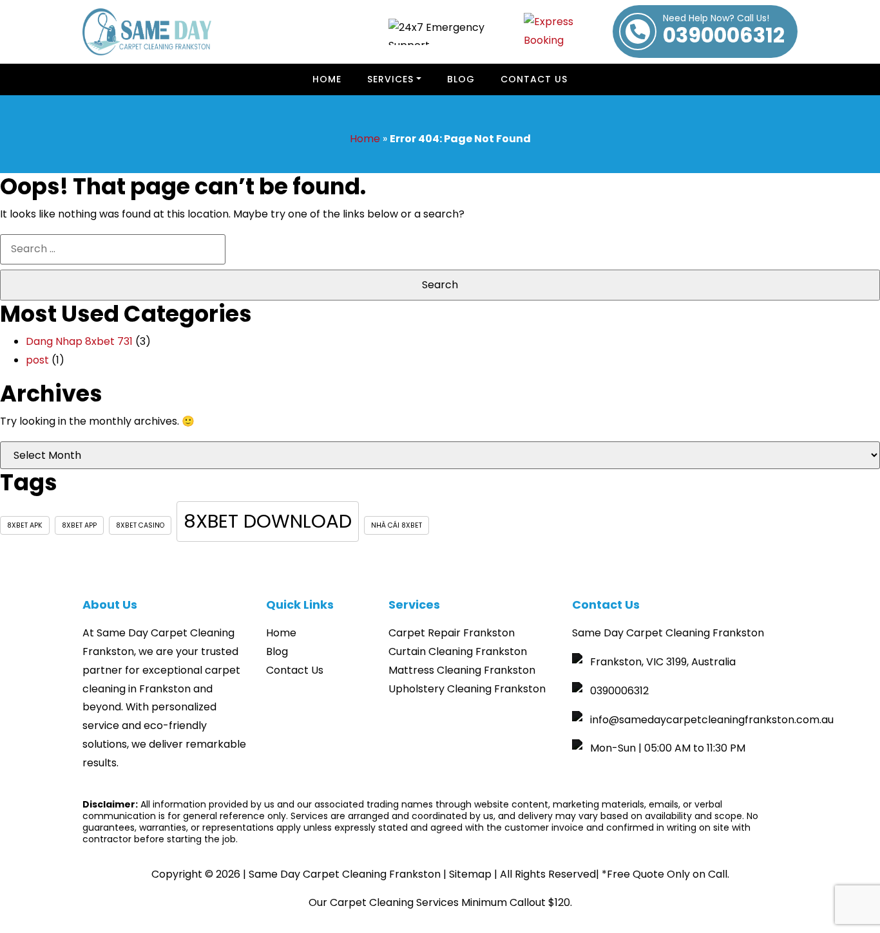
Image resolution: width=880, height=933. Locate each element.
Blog (277, 651)
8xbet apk (25, 525)
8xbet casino (140, 525)
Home (326, 79)
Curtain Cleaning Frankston (457, 651)
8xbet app (79, 525)
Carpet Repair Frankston (451, 632)
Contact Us (534, 79)
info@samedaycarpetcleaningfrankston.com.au (712, 719)
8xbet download (268, 521)
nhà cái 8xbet (396, 525)
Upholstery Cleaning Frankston (467, 688)
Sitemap (470, 874)
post (37, 360)
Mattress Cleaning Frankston (461, 670)
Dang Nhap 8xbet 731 (79, 341)
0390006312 (724, 31)
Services (390, 79)
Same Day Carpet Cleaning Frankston (345, 874)
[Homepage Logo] (146, 32)
